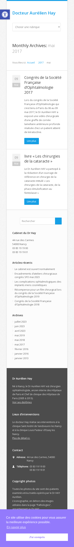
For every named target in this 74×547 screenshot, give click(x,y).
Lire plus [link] (31, 141)
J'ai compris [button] (37, 537)
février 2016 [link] (21, 349)
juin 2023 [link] (20, 326)
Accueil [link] (31, 62)
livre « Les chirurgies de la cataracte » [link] (42, 159)
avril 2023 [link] (20, 330)
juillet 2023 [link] (21, 321)
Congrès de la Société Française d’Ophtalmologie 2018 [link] (33, 302)
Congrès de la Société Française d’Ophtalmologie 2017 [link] (42, 85)
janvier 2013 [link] (21, 358)
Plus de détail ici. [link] (21, 438)
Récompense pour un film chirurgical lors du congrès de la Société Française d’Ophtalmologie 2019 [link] (38, 293)
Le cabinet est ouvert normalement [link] (35, 269)
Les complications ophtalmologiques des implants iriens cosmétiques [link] (38, 283)
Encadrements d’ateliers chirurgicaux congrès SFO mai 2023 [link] (36, 275)
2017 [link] (41, 62)
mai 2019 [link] (20, 335)
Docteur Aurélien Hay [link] (34, 13)
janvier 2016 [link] (21, 353)
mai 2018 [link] (20, 340)
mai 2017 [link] (20, 344)
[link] (5, 14)
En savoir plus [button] (16, 527)
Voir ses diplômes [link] (22, 402)
